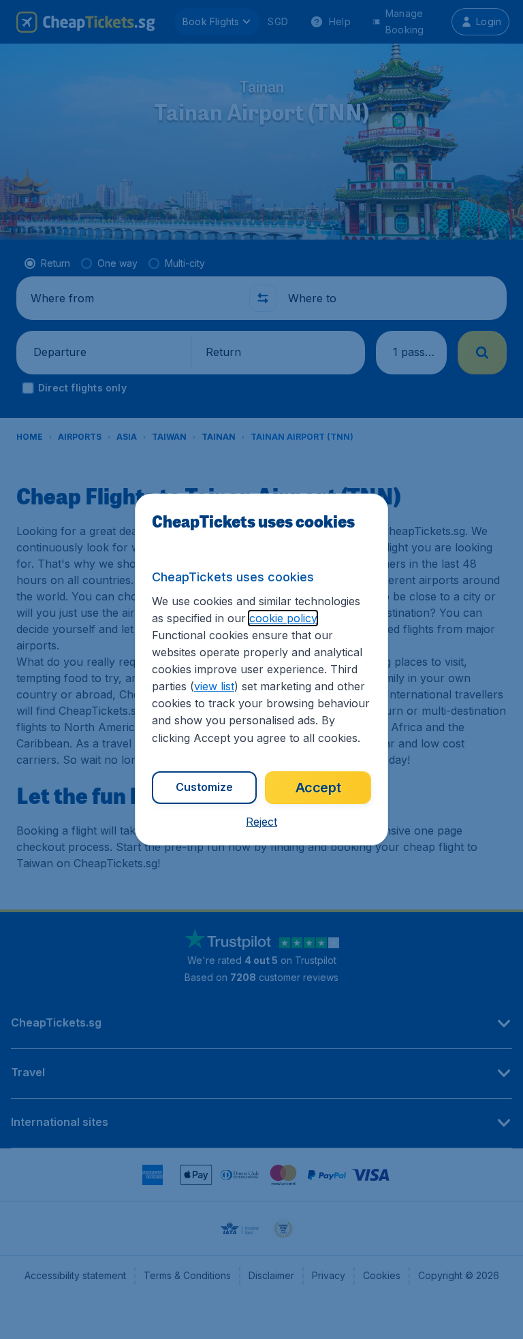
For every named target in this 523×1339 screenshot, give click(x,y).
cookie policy (283, 618)
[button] (261, 821)
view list (214, 686)
